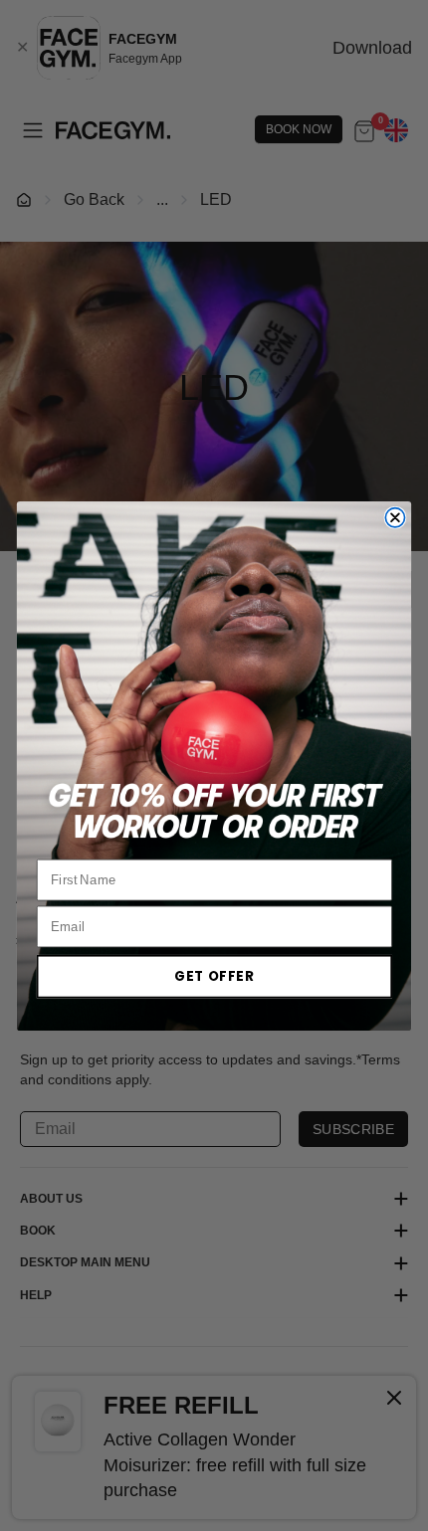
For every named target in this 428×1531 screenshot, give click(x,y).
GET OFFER (214, 975)
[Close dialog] (394, 516)
